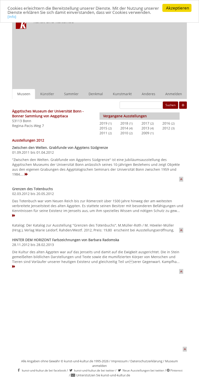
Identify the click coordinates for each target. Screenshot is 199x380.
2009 (145, 133)
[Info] (12, 16)
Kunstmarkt (122, 94)
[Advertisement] (134, 52)
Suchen (170, 105)
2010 (124, 133)
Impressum (119, 361)
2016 (166, 123)
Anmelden (173, 94)
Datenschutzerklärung (146, 361)
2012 (166, 128)
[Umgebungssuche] (183, 105)
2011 (103, 133)
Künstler (47, 94)
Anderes (148, 94)
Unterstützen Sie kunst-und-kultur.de (103, 375)
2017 (145, 123)
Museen (23, 94)
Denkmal (96, 94)
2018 (124, 123)
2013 (145, 128)
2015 (103, 128)
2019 (103, 123)
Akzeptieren (177, 8)
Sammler (71, 94)
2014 (124, 128)
